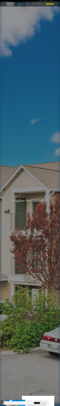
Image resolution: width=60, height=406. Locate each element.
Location (39, 3)
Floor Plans (21, 3)
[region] (25, 403)
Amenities (27, 3)
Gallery (33, 3)
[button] (50, 4)
